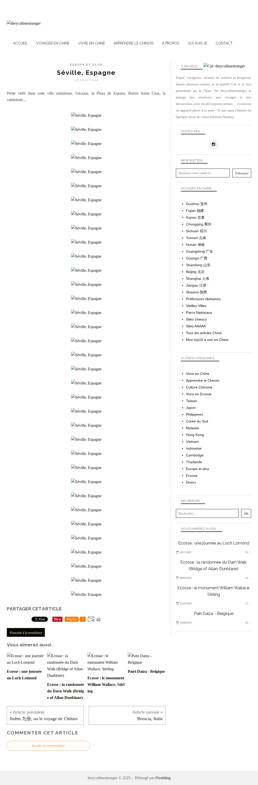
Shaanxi (192, 292)
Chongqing (194, 224)
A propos (170, 43)
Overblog (163, 778)
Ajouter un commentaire (48, 746)
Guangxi (192, 258)
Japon (191, 408)
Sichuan (192, 231)
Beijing (191, 272)
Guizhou (192, 204)
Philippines (194, 414)
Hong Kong (195, 435)
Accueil (20, 43)
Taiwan (191, 401)
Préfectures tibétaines (203, 299)
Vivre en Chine (91, 43)
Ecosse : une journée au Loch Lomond (213, 543)
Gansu (191, 217)
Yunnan (192, 238)
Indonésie (194, 448)
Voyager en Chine (53, 43)
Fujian (191, 211)
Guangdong (195, 251)
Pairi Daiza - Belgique (213, 613)
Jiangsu (192, 285)
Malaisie (192, 428)
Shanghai (193, 279)
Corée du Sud (197, 421)
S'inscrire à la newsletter (26, 633)
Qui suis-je (197, 43)
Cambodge (195, 455)
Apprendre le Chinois (133, 43)
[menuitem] (20, 43)
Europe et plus (86, 64)
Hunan (191, 245)
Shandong (194, 265)
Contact (224, 43)
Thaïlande (194, 462)
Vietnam (192, 442)
